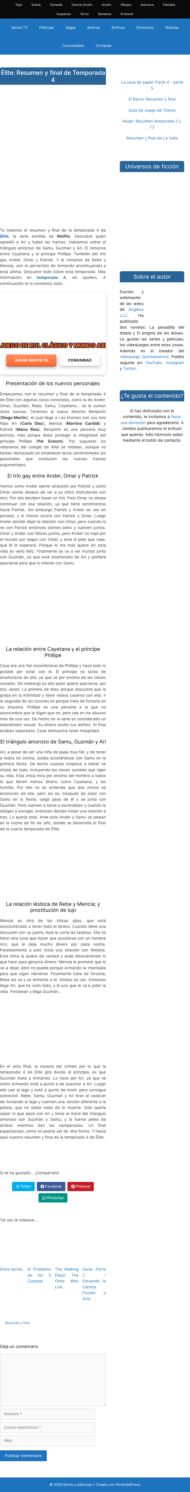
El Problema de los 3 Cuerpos (39, 1275)
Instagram (175, 362)
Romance (104, 14)
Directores (145, 27)
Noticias (172, 27)
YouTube (154, 362)
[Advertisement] (53, 187)
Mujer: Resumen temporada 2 (150, 121)
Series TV (19, 27)
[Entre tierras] (12, 1259)
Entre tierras (11, 1269)
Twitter (129, 368)
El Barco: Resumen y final (152, 99)
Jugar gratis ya (31, 360)
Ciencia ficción (82, 4)
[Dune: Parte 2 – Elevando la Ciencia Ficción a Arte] (94, 1259)
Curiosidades (73, 45)
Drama (36, 4)
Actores (93, 27)
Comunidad (80, 360)
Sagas (71, 27)
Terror (84, 14)
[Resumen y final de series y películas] (152, 73)
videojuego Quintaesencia (144, 356)
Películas (46, 27)
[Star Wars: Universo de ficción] (152, 189)
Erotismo (127, 14)
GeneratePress (128, 1484)
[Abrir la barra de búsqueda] (125, 46)
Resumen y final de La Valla (152, 138)
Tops (18, 4)
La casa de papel (137, 82)
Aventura (147, 4)
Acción (106, 4)
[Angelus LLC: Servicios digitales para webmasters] (53, 1155)
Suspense (64, 14)
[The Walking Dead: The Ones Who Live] (67, 1259)
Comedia (56, 4)
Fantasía (169, 4)
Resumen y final (17, 1323)
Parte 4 (162, 82)
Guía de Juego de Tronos (152, 110)
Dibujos (126, 4)
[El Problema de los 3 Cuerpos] (39, 1259)
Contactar (104, 45)
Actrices (118, 27)
